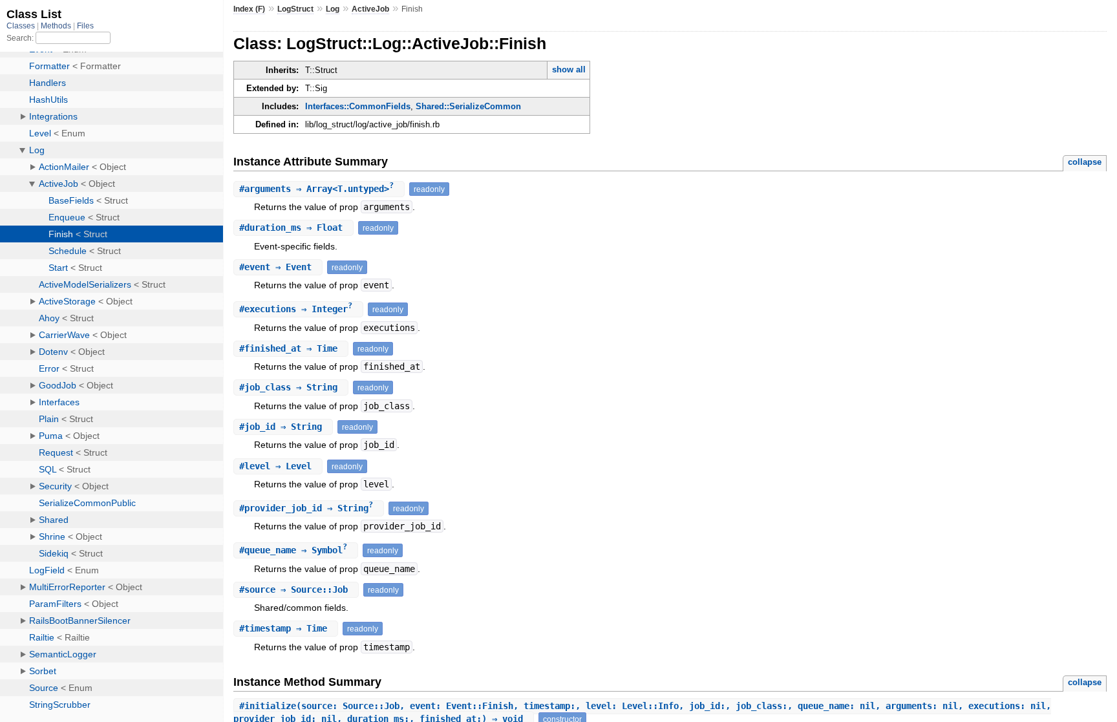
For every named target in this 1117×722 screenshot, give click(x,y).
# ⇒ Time (291, 348)
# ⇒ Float (293, 227)
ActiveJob (370, 9)
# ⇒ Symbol (293, 550)
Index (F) (249, 9)
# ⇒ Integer (295, 309)
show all (569, 69)
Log (332, 9)
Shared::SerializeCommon (468, 106)
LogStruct (295, 9)
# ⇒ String (291, 387)
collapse (1084, 162)
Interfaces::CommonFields (357, 106)
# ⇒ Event (278, 267)
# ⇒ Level (278, 466)
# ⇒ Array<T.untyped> (316, 189)
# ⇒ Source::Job (296, 589)
